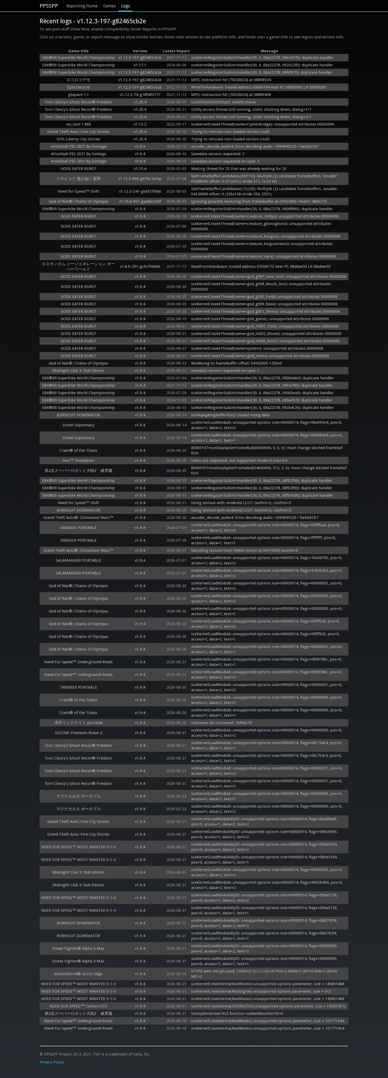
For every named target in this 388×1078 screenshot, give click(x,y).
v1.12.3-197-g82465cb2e (140, 57)
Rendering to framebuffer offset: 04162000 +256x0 (236, 363)
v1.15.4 (140, 168)
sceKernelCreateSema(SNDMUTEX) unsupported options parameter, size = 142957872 (268, 1006)
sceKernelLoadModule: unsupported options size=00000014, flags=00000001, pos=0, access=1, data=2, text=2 (267, 687)
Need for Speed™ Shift (78, 191)
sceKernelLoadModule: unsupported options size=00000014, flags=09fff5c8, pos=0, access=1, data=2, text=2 (266, 624)
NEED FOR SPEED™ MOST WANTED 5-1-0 (78, 847)
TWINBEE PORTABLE (78, 687)
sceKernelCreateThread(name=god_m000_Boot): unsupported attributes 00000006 (265, 341)
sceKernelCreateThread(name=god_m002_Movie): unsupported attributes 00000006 (266, 333)
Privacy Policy (52, 1062)
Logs (125, 5)
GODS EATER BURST (78, 168)
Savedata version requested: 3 (217, 153)
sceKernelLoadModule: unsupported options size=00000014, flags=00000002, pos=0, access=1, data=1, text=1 (267, 649)
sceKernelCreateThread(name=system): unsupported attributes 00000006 (257, 348)
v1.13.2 (140, 124)
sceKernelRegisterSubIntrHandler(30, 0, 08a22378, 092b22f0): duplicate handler (262, 65)
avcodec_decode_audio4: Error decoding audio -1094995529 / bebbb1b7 (254, 146)
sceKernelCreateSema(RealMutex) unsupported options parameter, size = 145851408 (267, 984)
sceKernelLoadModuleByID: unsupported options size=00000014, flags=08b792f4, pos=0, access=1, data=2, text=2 (264, 923)
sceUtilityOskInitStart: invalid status (223, 102)
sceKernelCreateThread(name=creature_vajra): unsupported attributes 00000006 (263, 256)
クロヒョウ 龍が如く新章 (78, 178)
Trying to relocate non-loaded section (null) (230, 131)
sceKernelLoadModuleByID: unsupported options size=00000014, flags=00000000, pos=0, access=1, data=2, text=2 (265, 948)
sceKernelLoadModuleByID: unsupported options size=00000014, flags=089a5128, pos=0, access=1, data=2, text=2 (265, 898)
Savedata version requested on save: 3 (225, 161)
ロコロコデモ (78, 79)
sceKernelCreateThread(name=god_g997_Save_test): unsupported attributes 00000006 (268, 276)
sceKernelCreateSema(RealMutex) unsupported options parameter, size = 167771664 (267, 1028)
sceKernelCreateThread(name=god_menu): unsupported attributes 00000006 (260, 355)
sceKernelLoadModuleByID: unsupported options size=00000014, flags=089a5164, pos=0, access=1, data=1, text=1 (265, 860)
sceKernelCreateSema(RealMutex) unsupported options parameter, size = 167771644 (267, 1021)
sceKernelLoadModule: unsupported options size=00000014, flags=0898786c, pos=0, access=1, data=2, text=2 (267, 675)
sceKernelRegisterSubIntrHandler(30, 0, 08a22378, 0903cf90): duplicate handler (262, 385)
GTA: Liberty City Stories (78, 139)
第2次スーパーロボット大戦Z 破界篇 (78, 470)
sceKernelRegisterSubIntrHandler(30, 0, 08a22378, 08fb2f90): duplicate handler (261, 480)
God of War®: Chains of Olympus (78, 201)
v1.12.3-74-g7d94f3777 (140, 94)
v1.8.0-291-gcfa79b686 (140, 266)
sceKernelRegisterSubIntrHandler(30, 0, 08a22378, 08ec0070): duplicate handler (262, 57)
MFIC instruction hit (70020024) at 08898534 (231, 79)
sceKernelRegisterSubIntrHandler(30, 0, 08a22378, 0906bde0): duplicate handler (262, 378)
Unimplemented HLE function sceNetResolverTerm (237, 1013)
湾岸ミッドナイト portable (78, 722)
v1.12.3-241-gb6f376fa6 (140, 191)
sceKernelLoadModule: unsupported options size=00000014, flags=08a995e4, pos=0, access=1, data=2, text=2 (267, 425)
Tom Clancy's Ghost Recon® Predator (78, 102)
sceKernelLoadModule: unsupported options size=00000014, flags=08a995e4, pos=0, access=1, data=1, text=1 (267, 438)
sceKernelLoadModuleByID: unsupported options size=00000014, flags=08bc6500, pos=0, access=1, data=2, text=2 (265, 834)
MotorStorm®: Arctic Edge (78, 973)
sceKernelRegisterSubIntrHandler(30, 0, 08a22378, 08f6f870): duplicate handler (261, 72)
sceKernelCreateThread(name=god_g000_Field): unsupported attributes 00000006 (264, 296)
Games (109, 5)
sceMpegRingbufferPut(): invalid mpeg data (230, 415)
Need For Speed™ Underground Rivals (78, 662)
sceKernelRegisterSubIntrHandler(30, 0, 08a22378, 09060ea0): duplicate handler (262, 392)
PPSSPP (49, 6)
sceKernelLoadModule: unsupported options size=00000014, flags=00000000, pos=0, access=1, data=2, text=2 (267, 598)
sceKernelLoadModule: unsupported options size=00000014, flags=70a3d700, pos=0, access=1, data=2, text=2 (267, 560)
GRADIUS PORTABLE (78, 527)
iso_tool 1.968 (78, 124)
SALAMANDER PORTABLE (78, 560)
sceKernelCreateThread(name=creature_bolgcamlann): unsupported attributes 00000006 (262, 246)
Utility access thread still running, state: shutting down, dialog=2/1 (251, 116)
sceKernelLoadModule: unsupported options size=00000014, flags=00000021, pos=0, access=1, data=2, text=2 (267, 771)
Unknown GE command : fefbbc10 (222, 722)
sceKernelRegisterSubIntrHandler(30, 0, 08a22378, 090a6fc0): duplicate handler (262, 400)
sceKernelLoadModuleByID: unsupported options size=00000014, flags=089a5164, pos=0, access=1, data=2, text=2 (265, 847)
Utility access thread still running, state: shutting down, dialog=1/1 (251, 109)
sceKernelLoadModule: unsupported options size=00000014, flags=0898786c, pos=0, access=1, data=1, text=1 (267, 662)
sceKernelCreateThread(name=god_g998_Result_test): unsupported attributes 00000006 (261, 287)
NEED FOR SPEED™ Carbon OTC (78, 1006)
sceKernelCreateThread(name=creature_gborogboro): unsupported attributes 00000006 (261, 226)
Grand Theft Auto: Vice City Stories (78, 131)
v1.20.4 (140, 102)
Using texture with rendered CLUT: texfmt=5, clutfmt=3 (241, 502)
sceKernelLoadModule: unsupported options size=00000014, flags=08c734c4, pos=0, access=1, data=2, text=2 (267, 758)
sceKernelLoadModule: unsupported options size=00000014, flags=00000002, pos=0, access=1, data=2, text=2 (267, 586)
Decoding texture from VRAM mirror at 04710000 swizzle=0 (244, 550)
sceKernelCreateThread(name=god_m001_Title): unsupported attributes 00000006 (265, 326)
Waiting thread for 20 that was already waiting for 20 (238, 168)
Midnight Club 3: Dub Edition (78, 370)
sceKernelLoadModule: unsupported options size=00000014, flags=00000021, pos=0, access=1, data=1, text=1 (267, 783)
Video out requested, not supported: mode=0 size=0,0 (239, 460)
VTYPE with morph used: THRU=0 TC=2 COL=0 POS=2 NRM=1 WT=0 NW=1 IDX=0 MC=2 (264, 974)
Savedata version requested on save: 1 (225, 370)
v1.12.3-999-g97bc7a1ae (140, 178)
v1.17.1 (140, 65)
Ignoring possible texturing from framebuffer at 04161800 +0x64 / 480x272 (259, 201)
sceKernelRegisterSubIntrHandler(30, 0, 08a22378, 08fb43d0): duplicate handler (262, 495)
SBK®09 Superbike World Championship (78, 57)
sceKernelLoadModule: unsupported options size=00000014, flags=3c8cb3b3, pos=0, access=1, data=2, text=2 (267, 573)
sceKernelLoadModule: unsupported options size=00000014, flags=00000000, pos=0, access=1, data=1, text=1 (267, 611)
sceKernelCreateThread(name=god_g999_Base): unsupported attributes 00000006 (264, 304)
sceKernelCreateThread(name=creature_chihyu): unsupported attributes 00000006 (265, 216)
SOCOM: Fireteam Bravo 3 (78, 732)
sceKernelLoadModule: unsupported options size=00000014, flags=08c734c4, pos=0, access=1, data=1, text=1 (267, 745)
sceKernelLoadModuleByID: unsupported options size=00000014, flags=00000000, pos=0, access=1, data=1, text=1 (265, 961)
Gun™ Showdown (78, 460)
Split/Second (78, 87)
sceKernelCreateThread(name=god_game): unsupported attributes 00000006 (260, 318)
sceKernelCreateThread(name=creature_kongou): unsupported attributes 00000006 (266, 236)
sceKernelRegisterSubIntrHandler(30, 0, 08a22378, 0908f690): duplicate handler (262, 208)
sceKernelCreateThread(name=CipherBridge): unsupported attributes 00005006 (262, 124)
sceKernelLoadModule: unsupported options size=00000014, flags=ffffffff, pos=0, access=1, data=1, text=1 (264, 540)
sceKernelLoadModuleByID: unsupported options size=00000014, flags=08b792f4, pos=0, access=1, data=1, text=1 (264, 936)
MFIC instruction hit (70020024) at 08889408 (231, 94)
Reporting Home (82, 5)
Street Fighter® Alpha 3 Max (78, 948)
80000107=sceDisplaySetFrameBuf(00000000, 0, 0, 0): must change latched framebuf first (267, 450)
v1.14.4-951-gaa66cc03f (140, 201)
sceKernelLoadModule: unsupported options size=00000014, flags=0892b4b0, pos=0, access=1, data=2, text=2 (267, 885)
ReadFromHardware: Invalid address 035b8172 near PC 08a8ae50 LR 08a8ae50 (260, 266)
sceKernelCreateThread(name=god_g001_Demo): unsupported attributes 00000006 (265, 311)
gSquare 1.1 (78, 94)
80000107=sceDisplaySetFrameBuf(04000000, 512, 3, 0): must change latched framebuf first (269, 471)
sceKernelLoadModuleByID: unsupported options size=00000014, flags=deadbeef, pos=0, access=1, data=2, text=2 (264, 822)
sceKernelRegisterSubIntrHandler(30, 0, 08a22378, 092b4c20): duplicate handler (262, 407)
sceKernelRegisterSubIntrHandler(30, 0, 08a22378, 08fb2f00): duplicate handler (261, 488)
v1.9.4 (140, 146)
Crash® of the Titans (78, 450)
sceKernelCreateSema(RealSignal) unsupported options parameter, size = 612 (261, 991)
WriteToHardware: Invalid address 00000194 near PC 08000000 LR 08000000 (258, 87)
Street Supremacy (78, 425)
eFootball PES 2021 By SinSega (78, 146)
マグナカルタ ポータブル (78, 796)
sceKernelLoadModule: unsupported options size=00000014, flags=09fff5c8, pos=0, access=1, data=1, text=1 (266, 637)
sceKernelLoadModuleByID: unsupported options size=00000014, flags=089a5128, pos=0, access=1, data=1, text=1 (265, 910)
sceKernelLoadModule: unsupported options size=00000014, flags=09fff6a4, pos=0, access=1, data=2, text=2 (266, 528)
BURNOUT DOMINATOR (78, 415)
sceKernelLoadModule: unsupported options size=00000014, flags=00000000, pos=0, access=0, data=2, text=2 (267, 733)
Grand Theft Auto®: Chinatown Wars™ (78, 517)
